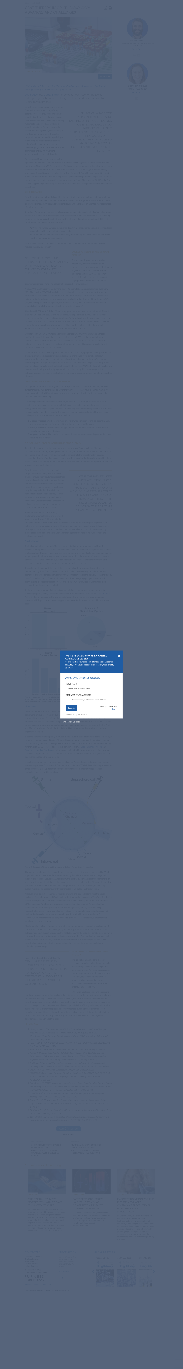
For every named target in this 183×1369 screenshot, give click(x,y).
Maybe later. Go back (71, 722)
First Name (71, 684)
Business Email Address (78, 695)
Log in (114, 709)
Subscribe (72, 708)
